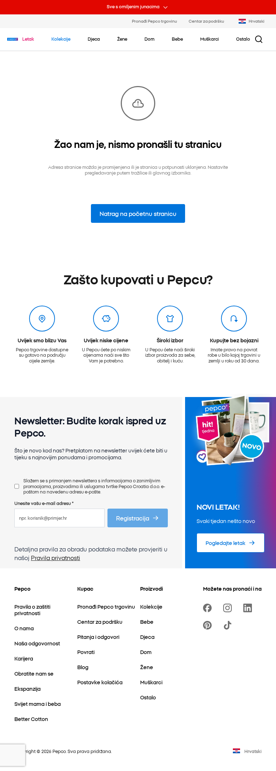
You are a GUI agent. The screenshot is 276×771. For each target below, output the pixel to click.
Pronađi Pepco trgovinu (154, 21)
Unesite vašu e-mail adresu (44, 503)
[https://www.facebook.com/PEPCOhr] (209, 608)
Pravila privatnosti (55, 558)
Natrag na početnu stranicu (138, 213)
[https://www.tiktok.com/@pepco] (229, 625)
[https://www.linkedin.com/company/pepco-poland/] (249, 608)
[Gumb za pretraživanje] (258, 39)
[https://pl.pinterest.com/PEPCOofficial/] (209, 625)
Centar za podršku (206, 21)
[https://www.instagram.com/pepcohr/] (229, 608)
